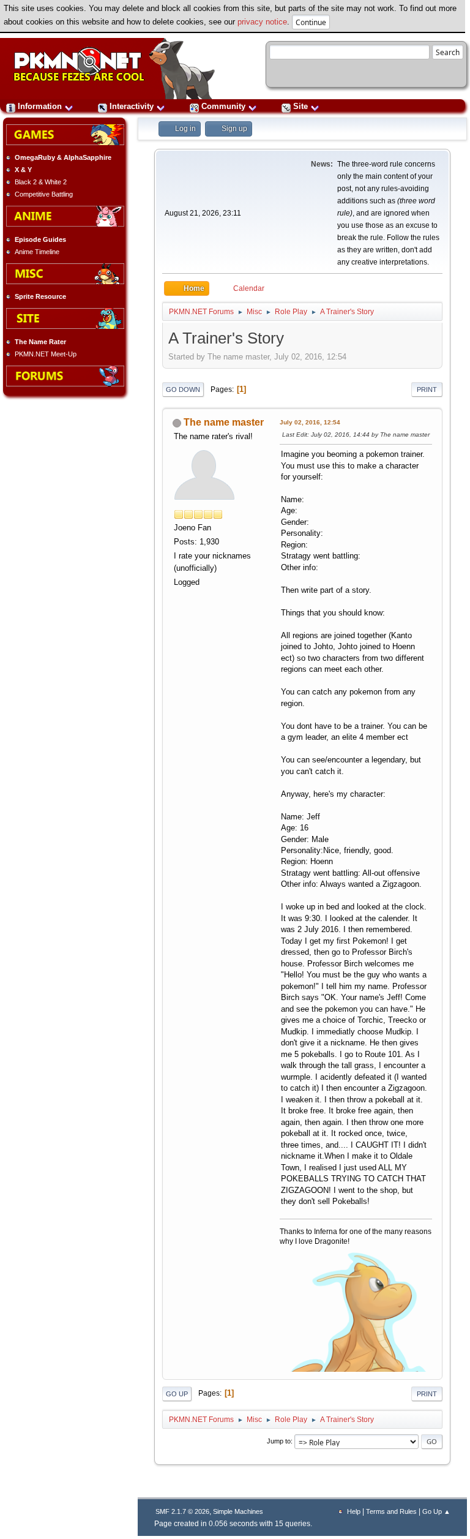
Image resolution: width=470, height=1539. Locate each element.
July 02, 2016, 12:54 (310, 422)
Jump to (279, 1441)
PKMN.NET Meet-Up (45, 354)
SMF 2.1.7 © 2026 (182, 1511)
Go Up (177, 1394)
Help (353, 1511)
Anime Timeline (37, 251)
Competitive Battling (44, 194)
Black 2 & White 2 (41, 182)
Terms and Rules (391, 1511)
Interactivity (131, 106)
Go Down (183, 389)
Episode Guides (40, 239)
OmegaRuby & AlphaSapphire (63, 157)
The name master (224, 422)
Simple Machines (238, 1511)
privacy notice (262, 21)
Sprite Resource (40, 296)
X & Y (23, 169)
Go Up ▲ (436, 1511)
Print (427, 389)
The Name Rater (40, 341)
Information (39, 106)
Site (300, 106)
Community (223, 106)
